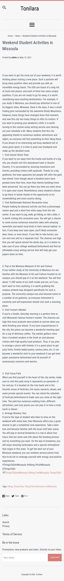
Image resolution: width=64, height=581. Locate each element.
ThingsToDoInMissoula (34, 486)
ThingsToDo (19, 486)
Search (5, 522)
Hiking (10, 486)
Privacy (6, 526)
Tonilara (39, 574)
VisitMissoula (51, 486)
